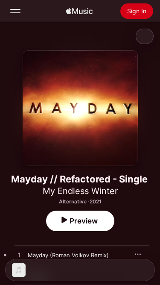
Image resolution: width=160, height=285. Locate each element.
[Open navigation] (15, 11)
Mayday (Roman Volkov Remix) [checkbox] (68, 255)
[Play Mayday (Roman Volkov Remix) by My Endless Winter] (19, 255)
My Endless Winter (80, 191)
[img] (79, 11)
